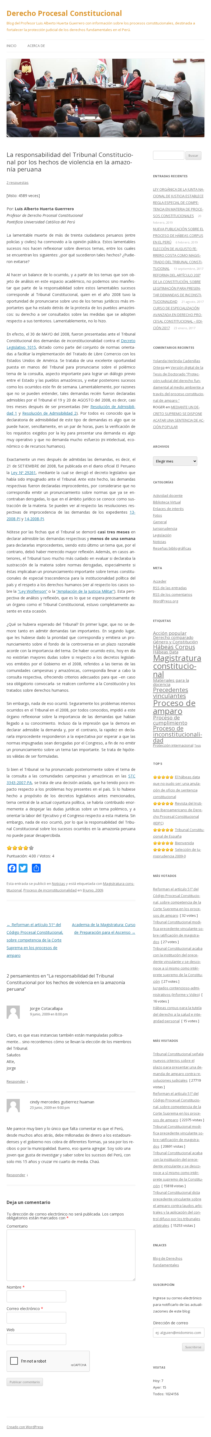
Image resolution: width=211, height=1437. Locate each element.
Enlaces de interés (168, 508)
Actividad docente (168, 495)
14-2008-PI (34, 518)
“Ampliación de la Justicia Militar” (85, 591)
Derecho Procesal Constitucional (64, 13)
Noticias (58, 883)
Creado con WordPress (25, 1427)
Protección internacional (173, 745)
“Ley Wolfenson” (32, 591)
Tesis (198, 745)
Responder (16, 1081)
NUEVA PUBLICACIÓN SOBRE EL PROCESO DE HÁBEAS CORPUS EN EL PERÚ (178, 235)
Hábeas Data (165, 652)
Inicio (11, 45)
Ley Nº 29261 (23, 472)
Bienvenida (184, 842)
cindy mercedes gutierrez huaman (62, 1101)
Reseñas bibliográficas (172, 548)
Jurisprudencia (165, 528)
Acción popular (170, 633)
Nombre (16, 1287)
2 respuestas (18, 182)
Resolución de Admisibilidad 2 (49, 413)
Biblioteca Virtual (167, 502)
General (160, 521)
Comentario (17, 1226)
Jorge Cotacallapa (46, 1008)
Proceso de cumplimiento (170, 720)
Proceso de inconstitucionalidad (50, 890)
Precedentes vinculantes (170, 692)
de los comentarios (172, 594)
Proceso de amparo (174, 706)
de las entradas (170, 587)
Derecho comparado (173, 637)
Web (11, 1329)
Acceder (159, 581)
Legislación (162, 535)
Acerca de (36, 45)
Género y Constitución (175, 641)
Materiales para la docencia (171, 682)
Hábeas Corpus (174, 647)
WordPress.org (165, 601)
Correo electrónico (25, 1308)
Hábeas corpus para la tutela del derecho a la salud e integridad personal (177, 1014)
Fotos (157, 515)
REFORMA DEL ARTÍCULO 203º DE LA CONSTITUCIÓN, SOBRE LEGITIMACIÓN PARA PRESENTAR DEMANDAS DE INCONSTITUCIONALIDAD (177, 288)
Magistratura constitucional (177, 666)
